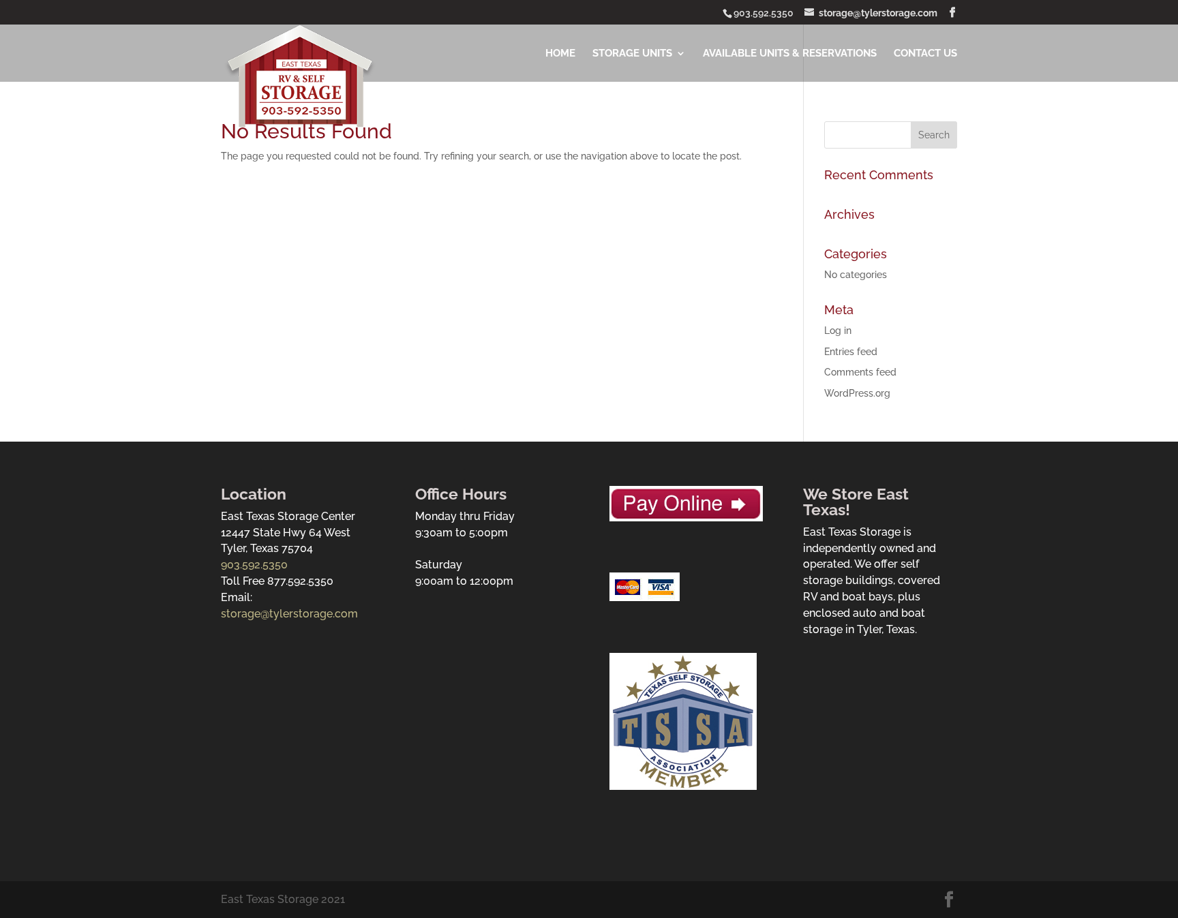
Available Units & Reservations (790, 53)
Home (560, 53)
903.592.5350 (254, 564)
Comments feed (860, 372)
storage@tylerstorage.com (289, 613)
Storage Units (632, 53)
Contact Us (925, 53)
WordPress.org (857, 393)
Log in (837, 330)
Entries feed (850, 351)
